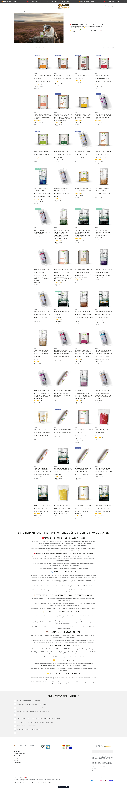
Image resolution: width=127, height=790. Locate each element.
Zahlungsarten (17, 758)
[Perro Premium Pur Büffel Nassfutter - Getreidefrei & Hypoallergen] (84, 63)
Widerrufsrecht (18, 782)
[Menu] (14, 6)
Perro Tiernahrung (22, 11)
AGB (32, 782)
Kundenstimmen (17, 762)
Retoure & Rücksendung (19, 753)
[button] (105, 6)
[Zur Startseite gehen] (63, 6)
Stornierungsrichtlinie (47, 782)
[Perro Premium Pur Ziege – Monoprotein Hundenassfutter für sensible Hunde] (43, 139)
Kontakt (16, 749)
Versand (35, 782)
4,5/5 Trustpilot (75, 30)
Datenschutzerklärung (96, 756)
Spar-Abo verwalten (18, 764)
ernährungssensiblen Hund (59, 626)
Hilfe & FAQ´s (17, 751)
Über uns (16, 760)
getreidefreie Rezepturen (60, 615)
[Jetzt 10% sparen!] (112, 751)
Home (12, 11)
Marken (16, 11)
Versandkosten (17, 755)
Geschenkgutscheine (19, 767)
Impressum (40, 782)
